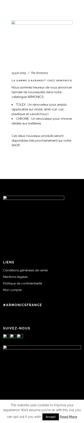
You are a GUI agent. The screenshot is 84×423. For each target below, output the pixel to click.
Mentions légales (15, 277)
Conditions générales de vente (25, 270)
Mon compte (12, 290)
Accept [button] (51, 417)
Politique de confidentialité (22, 283)
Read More (68, 417)
